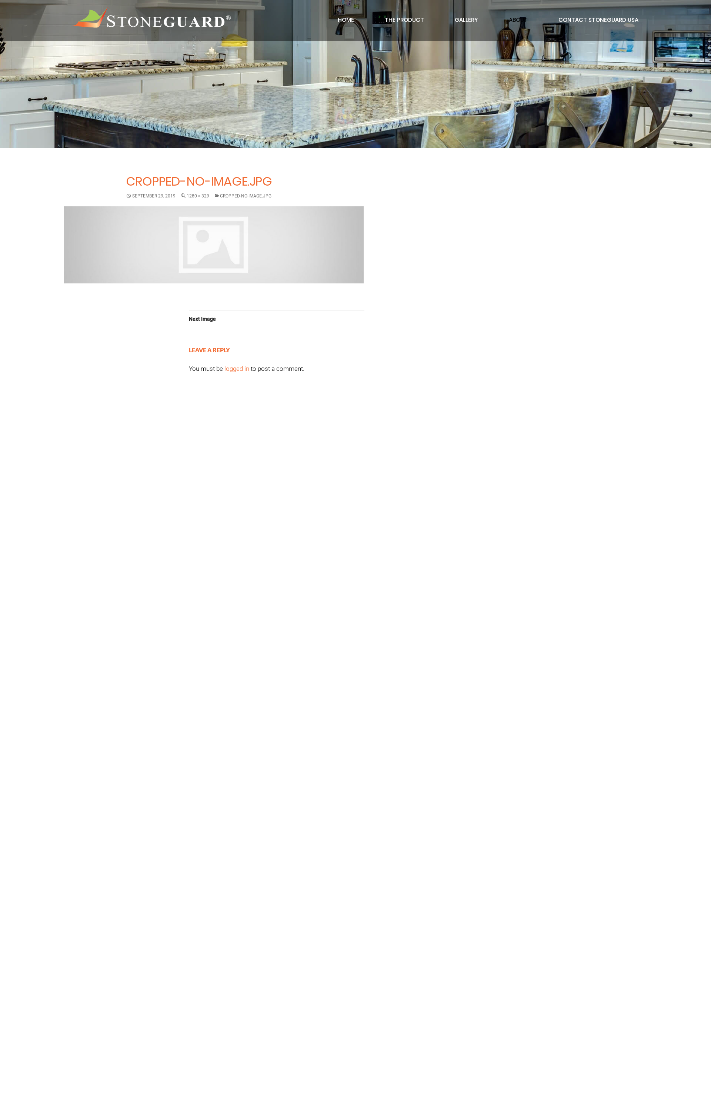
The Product (404, 20)
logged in (236, 368)
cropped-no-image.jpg (245, 196)
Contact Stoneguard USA (598, 20)
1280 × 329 (198, 196)
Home (346, 20)
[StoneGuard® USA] (151, 17)
